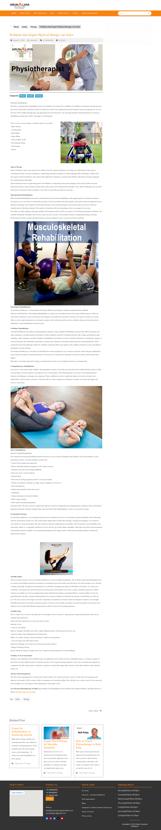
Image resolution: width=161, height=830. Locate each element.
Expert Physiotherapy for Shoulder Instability (56, 744)
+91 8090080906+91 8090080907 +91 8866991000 (52, 792)
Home (14, 13)
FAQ (52, 13)
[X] (58, 818)
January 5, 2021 (19, 40)
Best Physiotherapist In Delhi (25, 692)
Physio (16, 27)
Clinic (18, 699)
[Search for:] (130, 13)
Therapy (33, 27)
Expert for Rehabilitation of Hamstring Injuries (22, 731)
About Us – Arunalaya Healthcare (93, 795)
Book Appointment (90, 13)
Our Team (85, 791)
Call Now (49, 799)
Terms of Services (88, 812)
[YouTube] (62, 818)
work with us (63, 13)
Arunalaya (33, 40)
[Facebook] (47, 818)
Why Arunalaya (40, 13)
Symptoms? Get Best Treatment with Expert (97, 807)
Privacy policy (87, 816)
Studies (24, 27)
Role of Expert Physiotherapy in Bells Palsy (88, 744)
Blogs (75, 13)
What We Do (25, 13)
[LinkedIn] (54, 818)
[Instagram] (51, 818)
